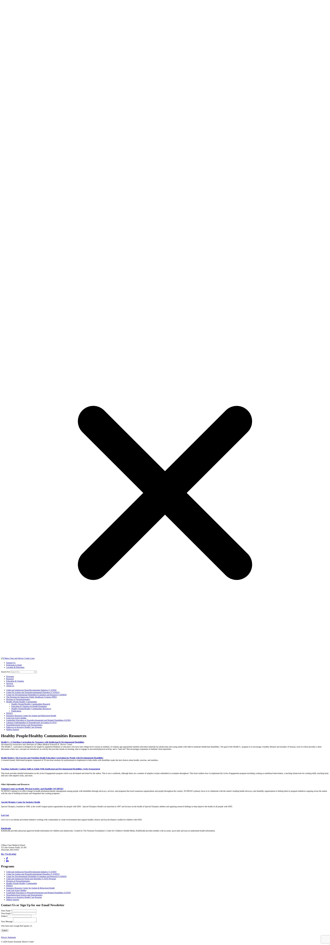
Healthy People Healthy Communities (21, 702)
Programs (10, 676)
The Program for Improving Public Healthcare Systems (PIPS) (31, 697)
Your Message (7, 921)
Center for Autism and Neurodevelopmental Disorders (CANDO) (33, 692)
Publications (16, 711)
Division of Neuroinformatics (18, 699)
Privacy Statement (8, 937)
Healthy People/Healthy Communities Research (30, 704)
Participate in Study (14, 665)
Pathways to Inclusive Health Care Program (24, 727)
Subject (4, 916)
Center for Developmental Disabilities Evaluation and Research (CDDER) (36, 695)
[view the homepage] (18, 658)
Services (9, 683)
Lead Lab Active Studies (16, 718)
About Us (10, 686)
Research (10, 679)
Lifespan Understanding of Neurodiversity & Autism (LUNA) (31, 722)
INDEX (9, 713)
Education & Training (15, 681)
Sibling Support (12, 729)
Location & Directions (15, 667)
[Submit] (36, 672)
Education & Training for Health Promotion (29, 706)
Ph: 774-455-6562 (8, 854)
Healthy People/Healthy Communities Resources (31, 709)
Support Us (10, 663)
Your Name (6, 911)
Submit (4, 930)
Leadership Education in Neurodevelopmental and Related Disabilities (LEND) (38, 720)
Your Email (6, 913)
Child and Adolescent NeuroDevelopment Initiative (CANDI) (31, 690)
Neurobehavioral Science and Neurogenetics (24, 725)
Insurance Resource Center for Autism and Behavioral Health (31, 716)
